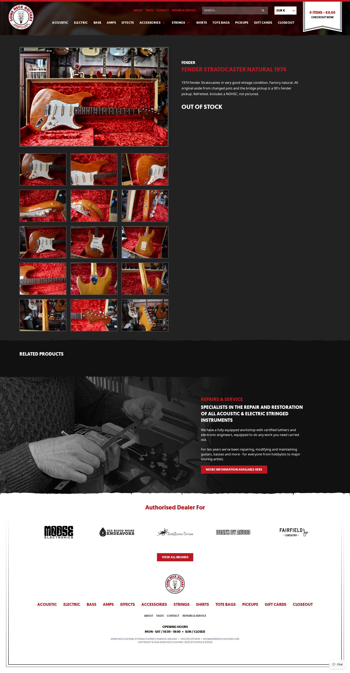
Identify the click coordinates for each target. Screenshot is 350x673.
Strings (178, 22)
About (138, 10)
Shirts (201, 22)
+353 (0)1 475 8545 (190, 639)
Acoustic (60, 22)
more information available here (234, 469)
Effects (128, 22)
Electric (81, 22)
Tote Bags (220, 22)
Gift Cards (263, 22)
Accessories (150, 22)
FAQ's (149, 10)
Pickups (241, 22)
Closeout (286, 22)
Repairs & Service (184, 10)
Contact (162, 10)
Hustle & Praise (203, 642)
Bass (97, 22)
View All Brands (175, 557)
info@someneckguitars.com (221, 639)
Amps (111, 22)
